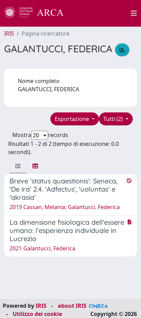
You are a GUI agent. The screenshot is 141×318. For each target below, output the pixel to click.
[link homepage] (37, 13)
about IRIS (72, 305)
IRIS (9, 33)
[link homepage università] (100, 13)
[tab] (18, 166)
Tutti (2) (113, 119)
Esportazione (72, 119)
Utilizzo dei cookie (37, 314)
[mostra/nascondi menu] (134, 13)
